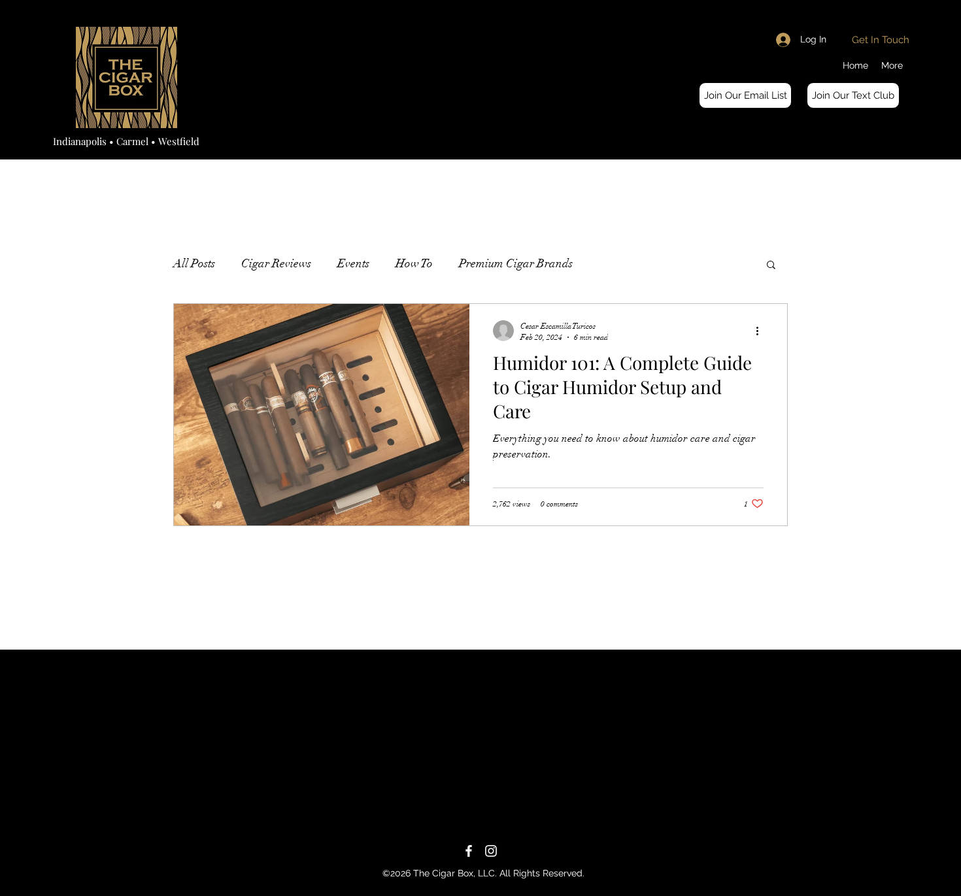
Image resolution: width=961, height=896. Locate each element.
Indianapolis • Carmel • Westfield (126, 141)
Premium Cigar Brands (516, 263)
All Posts (194, 263)
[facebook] (469, 851)
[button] (745, 95)
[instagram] (491, 851)
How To (414, 263)
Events (353, 263)
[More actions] (761, 331)
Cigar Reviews (276, 263)
